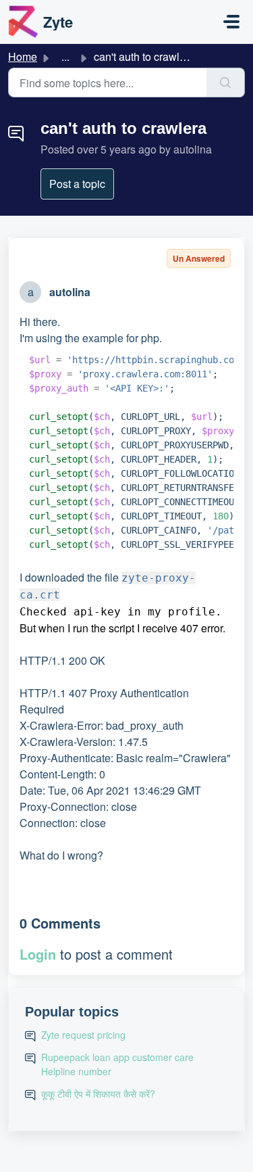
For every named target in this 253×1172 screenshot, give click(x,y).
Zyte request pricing (83, 1034)
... (65, 56)
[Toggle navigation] (231, 21)
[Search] (225, 82)
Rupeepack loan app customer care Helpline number (117, 1064)
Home (22, 56)
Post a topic (77, 183)
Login (38, 954)
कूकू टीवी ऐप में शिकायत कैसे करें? (98, 1093)
